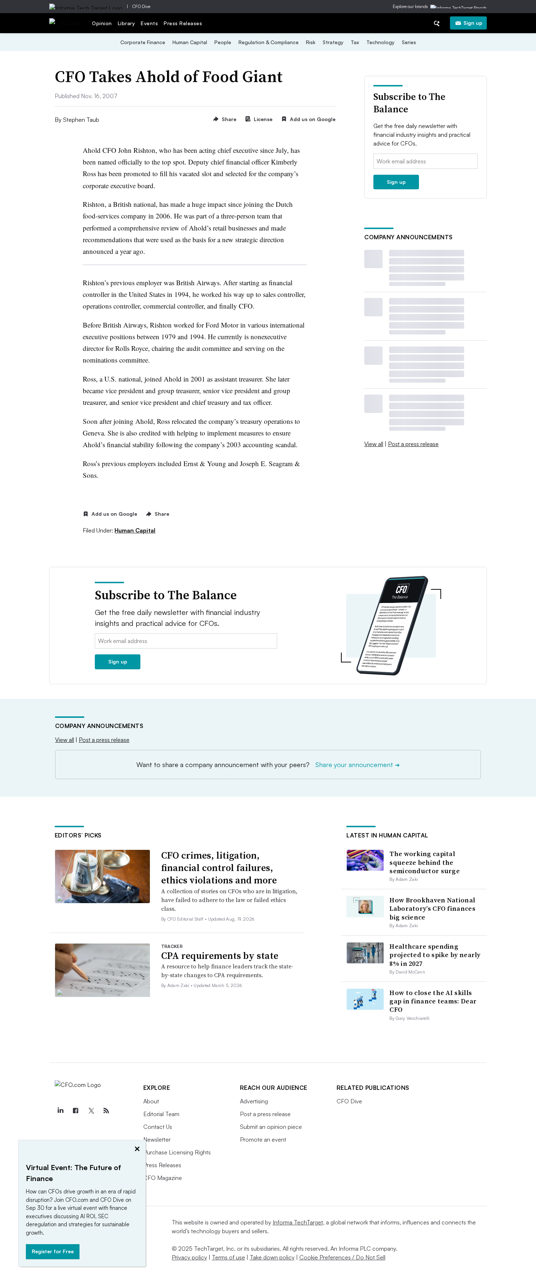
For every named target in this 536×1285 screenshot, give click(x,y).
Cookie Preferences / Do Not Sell (342, 1257)
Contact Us (157, 1126)
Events (149, 23)
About (151, 1101)
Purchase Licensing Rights (177, 1152)
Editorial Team (161, 1114)
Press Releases (183, 23)
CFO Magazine (162, 1177)
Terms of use (228, 1257)
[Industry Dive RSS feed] (106, 1110)
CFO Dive (141, 6)
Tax (355, 42)
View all (373, 444)
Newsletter (157, 1139)
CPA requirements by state (219, 955)
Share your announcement (357, 764)
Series (409, 42)
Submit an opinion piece (271, 1126)
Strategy (333, 42)
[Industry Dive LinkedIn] (60, 1110)
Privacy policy (189, 1257)
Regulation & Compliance (268, 42)
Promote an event (263, 1139)
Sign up (472, 23)
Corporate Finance (142, 42)
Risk (310, 42)
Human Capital (189, 42)
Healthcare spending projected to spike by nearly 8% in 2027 (434, 955)
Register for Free (53, 1251)
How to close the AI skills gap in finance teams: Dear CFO (433, 1001)
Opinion (102, 23)
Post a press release (413, 444)
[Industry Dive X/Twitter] (91, 1110)
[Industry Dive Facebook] (75, 1110)
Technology (380, 42)
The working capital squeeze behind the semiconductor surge (424, 862)
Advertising (254, 1101)
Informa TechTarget (298, 1222)
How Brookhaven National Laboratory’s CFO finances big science (432, 908)
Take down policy (272, 1257)
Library (126, 23)
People (222, 42)
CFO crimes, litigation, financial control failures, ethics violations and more (219, 868)
